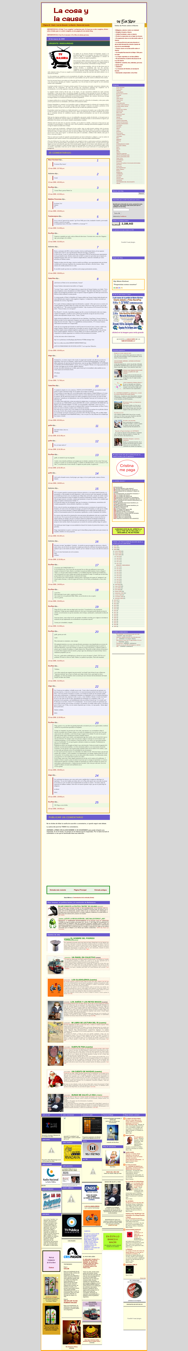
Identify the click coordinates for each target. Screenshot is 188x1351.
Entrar (51, 1267)
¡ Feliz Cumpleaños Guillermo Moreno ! (132, 382)
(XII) (114, 509)
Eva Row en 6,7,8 (118, 412)
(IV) (114, 491)
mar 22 (118, 573)
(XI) (114, 508)
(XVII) (115, 515)
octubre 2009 (118, 595)
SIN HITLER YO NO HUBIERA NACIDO (71, 1301)
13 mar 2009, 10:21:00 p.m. (56, 435)
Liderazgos (119, 136)
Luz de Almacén (62, 25)
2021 (115, 619)
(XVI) (114, 514)
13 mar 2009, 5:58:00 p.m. (56, 273)
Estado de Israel (120, 114)
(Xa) (114, 502)
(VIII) (114, 499)
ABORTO (119, 66)
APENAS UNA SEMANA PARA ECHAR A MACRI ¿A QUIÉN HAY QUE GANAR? (132, 372)
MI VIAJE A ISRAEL (121, 145)
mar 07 (118, 559)
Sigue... (88, 949)
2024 (115, 624)
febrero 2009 (118, 553)
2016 (115, 610)
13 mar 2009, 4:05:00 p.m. (56, 182)
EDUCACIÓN (119, 111)
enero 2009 (118, 551)
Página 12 (46, 25)
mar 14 (118, 567)
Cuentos (118, 107)
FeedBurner (123, 216)
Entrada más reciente (58, 890)
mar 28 (118, 582)
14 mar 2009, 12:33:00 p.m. (56, 559)
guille (50, 425)
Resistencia (119, 172)
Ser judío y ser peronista (129, 420)
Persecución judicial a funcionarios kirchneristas (128, 163)
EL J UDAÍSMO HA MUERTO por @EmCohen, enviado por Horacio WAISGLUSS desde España (134, 1168)
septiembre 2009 (119, 593)
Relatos (118, 170)
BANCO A (113, 1239)
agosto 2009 (118, 591)
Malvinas (118, 140)
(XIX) (114, 518)
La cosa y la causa (131, 1164)
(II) (114, 488)
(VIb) (114, 496)
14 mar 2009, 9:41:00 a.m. (56, 536)
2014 (115, 607)
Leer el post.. (61, 915)
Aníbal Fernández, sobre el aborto (126, 34)
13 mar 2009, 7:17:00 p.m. (56, 380)
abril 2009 (117, 584)
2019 (115, 615)
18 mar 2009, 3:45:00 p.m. (56, 808)
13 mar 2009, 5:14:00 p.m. (56, 228)
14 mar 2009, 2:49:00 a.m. (56, 483)
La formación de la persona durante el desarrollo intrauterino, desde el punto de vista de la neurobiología (127, 44)
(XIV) (114, 512)
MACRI (112, 1242)
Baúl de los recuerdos (121, 93)
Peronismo (119, 161)
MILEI (117, 147)
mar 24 (118, 577)
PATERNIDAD (119, 159)
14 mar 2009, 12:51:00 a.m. (56, 468)
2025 (115, 626)
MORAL (118, 152)
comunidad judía (120, 103)
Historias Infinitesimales (122, 123)
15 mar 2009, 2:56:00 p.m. (56, 770)
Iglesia (118, 128)
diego (50, 355)
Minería (118, 148)
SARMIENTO (119, 174)
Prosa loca (119, 166)
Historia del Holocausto (122, 122)
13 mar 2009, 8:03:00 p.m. (56, 420)
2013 (115, 605)
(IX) (114, 500)
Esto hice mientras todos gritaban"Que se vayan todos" (92, 1340)
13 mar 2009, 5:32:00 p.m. (56, 241)
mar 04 (118, 558)
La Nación (72, 25)
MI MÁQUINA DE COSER (122, 144)
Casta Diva (51, 278)
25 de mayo (119, 89)
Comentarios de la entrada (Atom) (83, 897)
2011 (115, 601)
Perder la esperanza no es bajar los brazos (129, 36)
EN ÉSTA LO (112, 1236)
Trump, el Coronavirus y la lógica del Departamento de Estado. (138, 1234)
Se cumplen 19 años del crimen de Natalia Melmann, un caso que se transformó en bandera (135, 1252)
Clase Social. (119, 100)
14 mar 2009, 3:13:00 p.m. (56, 626)
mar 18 (118, 570)
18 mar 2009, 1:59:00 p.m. (56, 797)
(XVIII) (115, 517)
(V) (114, 493)
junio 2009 (118, 587)
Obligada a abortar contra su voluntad (127, 30)
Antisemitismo (119, 92)
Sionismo (118, 177)
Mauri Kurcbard (53, 160)
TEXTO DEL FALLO (101, 927)
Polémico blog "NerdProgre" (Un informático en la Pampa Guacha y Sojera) (135, 1215)
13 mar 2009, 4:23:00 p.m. (56, 194)
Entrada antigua (101, 890)
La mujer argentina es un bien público (127, 56)
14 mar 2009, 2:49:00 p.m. (56, 584)
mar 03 (118, 556)
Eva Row (51, 187)
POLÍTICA (119, 164)
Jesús (117, 130)
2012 (115, 603)
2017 (115, 612)
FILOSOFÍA (119, 118)
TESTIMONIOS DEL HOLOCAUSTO (125, 181)
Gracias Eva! (119, 643)
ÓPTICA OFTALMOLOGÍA (122, 156)
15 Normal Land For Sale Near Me (135, 1202)
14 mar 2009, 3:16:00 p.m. (56, 661)
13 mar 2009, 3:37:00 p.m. (56, 168)
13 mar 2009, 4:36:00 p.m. (56, 211)
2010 (115, 600)
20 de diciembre (120, 87)
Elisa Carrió (119, 112)
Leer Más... (94, 1015)
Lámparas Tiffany (120, 134)
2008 (115, 547)
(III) (114, 489)
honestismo (119, 125)
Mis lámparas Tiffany (72, 1346)
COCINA (118, 101)
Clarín (53, 25)
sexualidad (119, 175)
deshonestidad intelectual (133, 1229)
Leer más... (70, 993)
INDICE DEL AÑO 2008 (112, 1172)
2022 (115, 621)
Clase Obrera (119, 98)
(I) (114, 487)
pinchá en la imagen (51, 1297)
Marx (117, 142)
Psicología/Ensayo (121, 167)
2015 (115, 608)
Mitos (117, 150)
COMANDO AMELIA (131, 1264)
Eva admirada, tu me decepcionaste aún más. (128, 634)
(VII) (114, 497)
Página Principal (80, 890)
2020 (115, 617)
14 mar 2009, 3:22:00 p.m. (56, 681)
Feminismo (119, 115)
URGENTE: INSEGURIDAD (61, 43)
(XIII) (114, 510)
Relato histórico (120, 169)
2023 (115, 622)
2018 (115, 614)
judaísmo (118, 131)
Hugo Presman (130, 1135)
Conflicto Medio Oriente (122, 106)
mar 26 (118, 581)
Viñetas (118, 183)
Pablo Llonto (119, 158)
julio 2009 (117, 589)
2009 (115, 549)
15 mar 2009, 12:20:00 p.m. (56, 717)
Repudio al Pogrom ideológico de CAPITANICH (127, 431)
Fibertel (118, 117)
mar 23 (118, 575)
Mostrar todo (143, 1278)
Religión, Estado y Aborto (124, 32)
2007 (115, 545)
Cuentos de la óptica (121, 109)
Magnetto (118, 139)
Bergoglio (118, 95)
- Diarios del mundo (82, 25)
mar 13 (118, 563)
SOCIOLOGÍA (119, 178)
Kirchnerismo (119, 133)
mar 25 (118, 579)
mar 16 (118, 568)
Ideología (118, 126)
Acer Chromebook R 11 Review (134, 1218)
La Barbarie (129, 1249)
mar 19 (118, 572)
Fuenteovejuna (53, 216)
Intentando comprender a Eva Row (126, 73)
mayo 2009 (118, 586)
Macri (117, 137)
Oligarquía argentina (121, 153)
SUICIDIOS (119, 180)
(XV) (114, 513)
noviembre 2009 (119, 596)
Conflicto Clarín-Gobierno (122, 104)
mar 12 (118, 561)
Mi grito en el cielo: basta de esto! (122, 353)
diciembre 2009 (119, 598)
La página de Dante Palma (133, 1118)
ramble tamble (130, 1152)
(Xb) (114, 505)
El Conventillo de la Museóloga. (135, 1181)
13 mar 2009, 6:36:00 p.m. (56, 350)
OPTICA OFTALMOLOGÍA (122, 155)
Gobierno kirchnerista (121, 120)
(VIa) (114, 495)
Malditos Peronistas (55, 199)
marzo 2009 (118, 554)
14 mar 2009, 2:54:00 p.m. (56, 601)
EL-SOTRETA (129, 1201)
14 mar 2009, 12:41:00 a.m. (56, 449)
